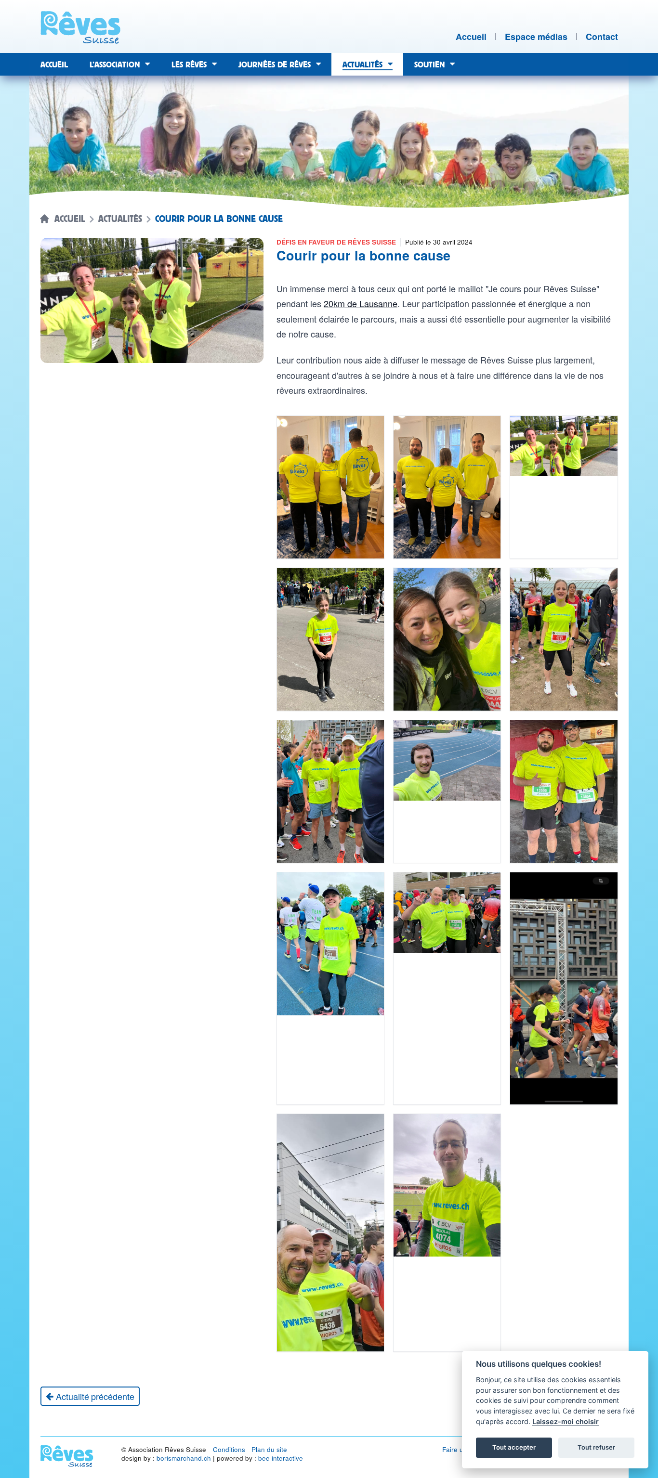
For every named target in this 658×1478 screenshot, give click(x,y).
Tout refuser (596, 1447)
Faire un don (461, 1449)
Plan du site (269, 1449)
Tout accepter (514, 1447)
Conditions (229, 1449)
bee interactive (280, 1458)
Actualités (120, 219)
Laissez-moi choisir (565, 1421)
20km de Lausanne (360, 303)
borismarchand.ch (184, 1458)
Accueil (69, 219)
